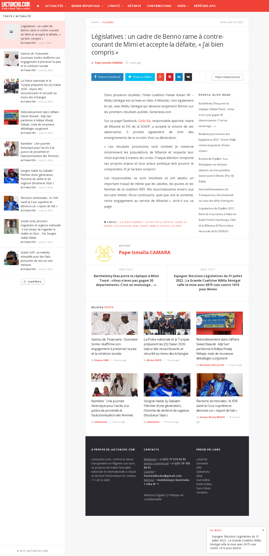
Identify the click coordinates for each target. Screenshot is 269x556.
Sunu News (203, 488)
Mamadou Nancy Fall (211, 364)
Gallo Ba (144, 121)
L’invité (114, 6)
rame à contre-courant (165, 225)
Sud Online (203, 480)
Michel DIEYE (154, 360)
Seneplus (202, 492)
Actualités (54, 6)
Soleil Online (204, 484)
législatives (122, 225)
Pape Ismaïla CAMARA (109, 62)
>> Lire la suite (100, 480)
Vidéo (181, 6)
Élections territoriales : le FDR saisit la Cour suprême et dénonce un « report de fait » (39, 202)
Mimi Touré (140, 225)
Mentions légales (154, 495)
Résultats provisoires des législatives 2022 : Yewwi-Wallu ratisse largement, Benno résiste (217, 142)
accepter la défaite (159, 222)
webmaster (101, 421)
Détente (134, 6)
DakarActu (203, 471)
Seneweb (202, 463)
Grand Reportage (85, 6)
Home (94, 22)
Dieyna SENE (102, 360)
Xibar (199, 476)
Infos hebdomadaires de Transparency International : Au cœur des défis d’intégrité (216, 195)
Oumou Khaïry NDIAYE (212, 417)
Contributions (159, 6)
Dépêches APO (205, 6)
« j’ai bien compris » (131, 222)
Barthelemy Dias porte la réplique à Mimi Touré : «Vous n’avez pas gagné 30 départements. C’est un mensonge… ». (216, 115)
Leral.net (201, 459)
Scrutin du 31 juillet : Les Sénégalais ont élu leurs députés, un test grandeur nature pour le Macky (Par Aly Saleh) (216, 170)
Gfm (199, 467)
